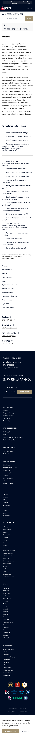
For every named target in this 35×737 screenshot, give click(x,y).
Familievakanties (8, 670)
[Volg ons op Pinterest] (25, 379)
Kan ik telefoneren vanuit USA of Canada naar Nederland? (16, 209)
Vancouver (6, 590)
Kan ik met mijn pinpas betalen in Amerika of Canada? (16, 198)
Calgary (5, 606)
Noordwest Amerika (9, 550)
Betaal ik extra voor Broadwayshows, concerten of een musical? (15, 163)
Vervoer (4, 273)
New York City (7, 598)
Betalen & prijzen (8, 289)
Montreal (5, 612)
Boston (5, 625)
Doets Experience (8, 454)
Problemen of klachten (9, 296)
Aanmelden (24, 392)
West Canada (7, 529)
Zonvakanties (7, 667)
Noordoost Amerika (8, 561)
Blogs (4, 434)
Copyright (17, 715)
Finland (5, 508)
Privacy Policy (12, 712)
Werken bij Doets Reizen (10, 440)
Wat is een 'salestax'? (13, 238)
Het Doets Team (8, 432)
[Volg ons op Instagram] (17, 379)
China (4, 513)
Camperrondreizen (8, 649)
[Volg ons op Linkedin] (4, 379)
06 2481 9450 (7, 344)
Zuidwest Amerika (8, 527)
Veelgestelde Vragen (9, 413)
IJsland (5, 500)
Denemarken (6, 516)
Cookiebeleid (23, 712)
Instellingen (25, 731)
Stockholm (6, 619)
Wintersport (6, 662)
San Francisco (7, 596)
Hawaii (5, 566)
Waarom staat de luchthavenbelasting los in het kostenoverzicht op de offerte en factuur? (14, 226)
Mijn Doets (5, 304)
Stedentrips (6, 659)
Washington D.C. (8, 622)
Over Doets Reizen (8, 307)
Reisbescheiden (7, 300)
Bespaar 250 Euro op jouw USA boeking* (18, 2)
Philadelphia (6, 638)
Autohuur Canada (8, 483)
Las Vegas (6, 588)
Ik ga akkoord (10, 731)
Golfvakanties (7, 673)
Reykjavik (5, 609)
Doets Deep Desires (9, 657)
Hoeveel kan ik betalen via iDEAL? (18, 136)
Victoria (5, 604)
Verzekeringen (7, 421)
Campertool (6, 470)
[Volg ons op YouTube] (12, 379)
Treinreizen (6, 654)
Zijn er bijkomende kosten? (15, 248)
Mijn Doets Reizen (8, 407)
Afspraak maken (8, 415)
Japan (5, 510)
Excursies (5, 475)
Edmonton (6, 627)
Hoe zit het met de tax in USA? (17, 176)
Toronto (5, 617)
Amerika (5, 494)
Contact (5, 410)
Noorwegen (6, 505)
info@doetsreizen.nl (9, 328)
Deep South (6, 558)
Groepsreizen (7, 675)
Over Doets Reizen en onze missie (13, 437)
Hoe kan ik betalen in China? (16, 169)
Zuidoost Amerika (8, 556)
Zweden (5, 502)
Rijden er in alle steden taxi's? (16, 214)
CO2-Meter (6, 465)
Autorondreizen (7, 652)
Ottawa (5, 630)
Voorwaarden (7, 418)
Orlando (5, 614)
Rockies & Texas (8, 553)
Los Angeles (6, 593)
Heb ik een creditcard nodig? (16, 132)
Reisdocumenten (7, 292)
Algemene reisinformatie (10, 285)
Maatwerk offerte (8, 473)
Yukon (4, 571)
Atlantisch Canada (8, 577)
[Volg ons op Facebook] (8, 379)
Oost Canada (7, 574)
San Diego (6, 635)
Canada (5, 497)
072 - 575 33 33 (8, 320)
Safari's (5, 665)
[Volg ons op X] (29, 379)
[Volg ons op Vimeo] (21, 379)
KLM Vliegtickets (8, 478)
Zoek (29, 18)
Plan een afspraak (8, 336)
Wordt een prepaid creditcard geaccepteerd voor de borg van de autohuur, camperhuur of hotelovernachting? (15, 147)
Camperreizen (6, 277)
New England (7, 563)
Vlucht (4, 281)
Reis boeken (6, 266)
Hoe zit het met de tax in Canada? (18, 172)
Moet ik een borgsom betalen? (17, 140)
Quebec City (6, 632)
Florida (5, 548)
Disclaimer (23, 708)
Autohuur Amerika (8, 481)
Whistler (5, 601)
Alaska (5, 569)
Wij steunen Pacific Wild (10, 467)
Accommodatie (7, 270)
